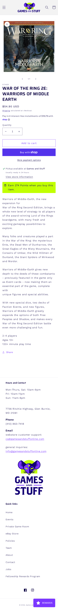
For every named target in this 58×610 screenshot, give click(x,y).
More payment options (29, 160)
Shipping (6, 111)
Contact (10, 562)
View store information (19, 176)
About (9, 555)
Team (9, 548)
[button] (4, 7)
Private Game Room (17, 526)
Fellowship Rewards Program (23, 576)
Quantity (7, 125)
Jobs (8, 569)
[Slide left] (22, 79)
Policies (10, 540)
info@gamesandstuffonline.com (26, 451)
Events (9, 519)
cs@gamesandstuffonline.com (25, 439)
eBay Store (12, 533)
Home (9, 512)
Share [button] (9, 352)
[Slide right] (36, 79)
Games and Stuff (32, 605)
